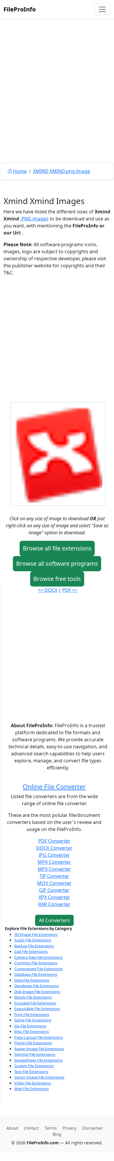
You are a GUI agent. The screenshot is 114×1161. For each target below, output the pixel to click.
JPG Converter (54, 855)
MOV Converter (54, 883)
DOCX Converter (54, 848)
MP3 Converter (54, 869)
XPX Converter (54, 897)
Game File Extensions (32, 1020)
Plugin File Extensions (33, 1043)
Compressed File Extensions (38, 968)
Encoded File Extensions (35, 1003)
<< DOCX (47, 590)
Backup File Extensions (34, 945)
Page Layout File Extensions (38, 1037)
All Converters (54, 920)
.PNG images (34, 218)
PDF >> (69, 590)
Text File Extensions (31, 1071)
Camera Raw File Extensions (38, 957)
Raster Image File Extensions (39, 1048)
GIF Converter (54, 890)
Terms (51, 1128)
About (12, 1128)
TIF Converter (54, 876)
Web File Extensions (31, 1088)
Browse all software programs (57, 563)
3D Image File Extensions (36, 934)
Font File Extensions (31, 1014)
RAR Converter (54, 904)
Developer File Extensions (36, 985)
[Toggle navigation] (102, 9)
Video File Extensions (32, 1083)
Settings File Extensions (34, 1054)
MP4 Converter (54, 862)
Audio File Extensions (32, 940)
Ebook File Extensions (33, 997)
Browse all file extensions (57, 548)
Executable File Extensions (37, 1008)
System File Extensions (34, 1065)
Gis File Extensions (30, 1026)
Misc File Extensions (31, 1031)
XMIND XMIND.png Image (61, 171)
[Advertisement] (57, 104)
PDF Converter (54, 841)
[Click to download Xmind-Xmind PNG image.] (58, 453)
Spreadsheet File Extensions (38, 1060)
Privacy (69, 1128)
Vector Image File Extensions (39, 1077)
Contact (31, 1128)
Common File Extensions (35, 962)
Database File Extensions (35, 974)
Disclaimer (92, 1128)
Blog (57, 1134)
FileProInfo (20, 9)
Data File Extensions (31, 980)
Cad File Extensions (31, 951)
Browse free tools (57, 579)
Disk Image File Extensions (37, 991)
